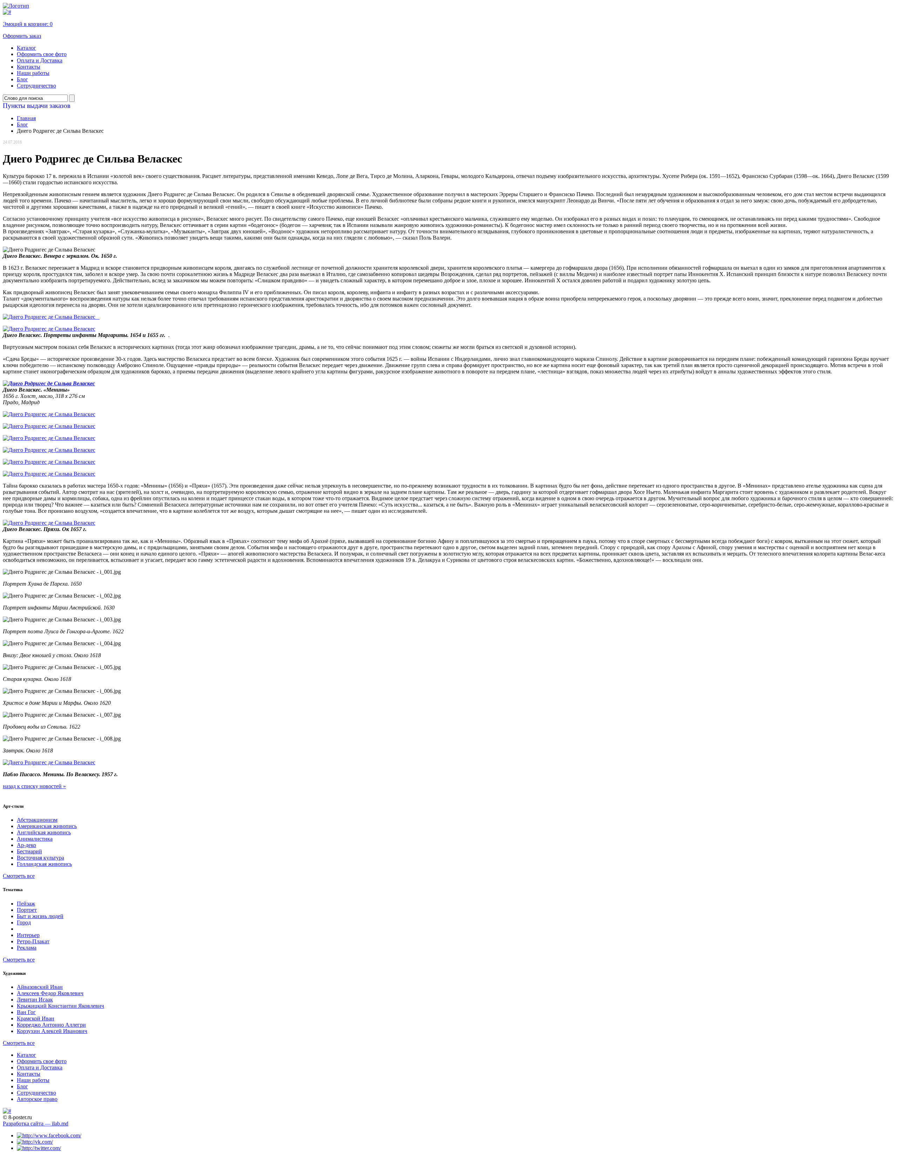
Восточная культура (40, 858)
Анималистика (35, 839)
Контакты (28, 67)
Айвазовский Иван (40, 987)
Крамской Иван (35, 1018)
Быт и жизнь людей (40, 916)
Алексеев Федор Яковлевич (50, 993)
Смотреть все (19, 876)
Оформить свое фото (42, 54)
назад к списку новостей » (34, 786)
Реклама (26, 948)
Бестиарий (29, 851)
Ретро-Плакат (33, 941)
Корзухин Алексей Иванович (52, 1031)
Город (24, 922)
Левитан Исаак (35, 1000)
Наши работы (33, 73)
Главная (26, 118)
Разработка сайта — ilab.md (35, 1124)
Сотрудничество (36, 86)
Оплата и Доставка (39, 60)
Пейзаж (26, 904)
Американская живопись (47, 826)
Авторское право (37, 1099)
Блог (22, 79)
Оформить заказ (22, 36)
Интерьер (28, 935)
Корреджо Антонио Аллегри (51, 1025)
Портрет (27, 910)
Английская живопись (44, 832)
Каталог (26, 48)
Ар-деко (26, 845)
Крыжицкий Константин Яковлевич (60, 1006)
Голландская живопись (44, 864)
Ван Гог (26, 1012)
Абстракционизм (37, 820)
